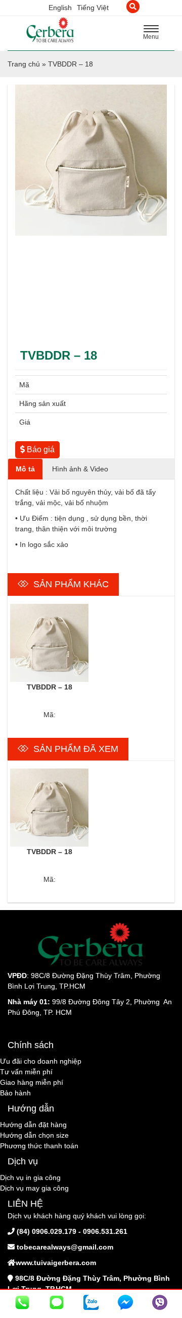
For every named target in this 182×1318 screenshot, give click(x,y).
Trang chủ (24, 64)
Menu (153, 34)
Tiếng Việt (93, 8)
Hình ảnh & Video (80, 469)
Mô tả (25, 469)
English (60, 8)
